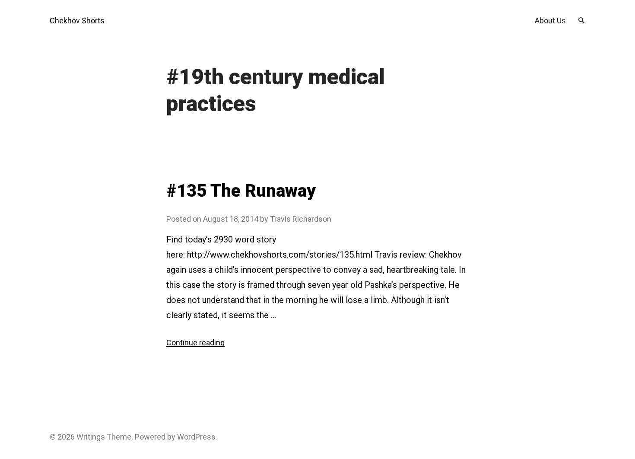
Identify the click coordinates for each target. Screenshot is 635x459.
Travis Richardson (300, 218)
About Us (550, 20)
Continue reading (195, 342)
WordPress (196, 436)
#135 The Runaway (241, 191)
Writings (90, 436)
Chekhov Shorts (77, 20)
